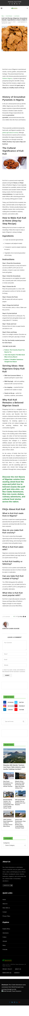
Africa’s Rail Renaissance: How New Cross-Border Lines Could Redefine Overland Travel (20, 824)
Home (4, 899)
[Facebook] (9, 3)
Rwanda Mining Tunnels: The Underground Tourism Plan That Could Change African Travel (8, 804)
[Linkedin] (16, 3)
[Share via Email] (25, 616)
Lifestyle (5, 941)
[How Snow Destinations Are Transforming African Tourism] (8, 775)
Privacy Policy (6, 916)
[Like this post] (15, 616)
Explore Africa (6, 928)
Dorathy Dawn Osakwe (10, 628)
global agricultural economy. (10, 132)
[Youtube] (19, 3)
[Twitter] (12, 3)
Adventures (6, 933)
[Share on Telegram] (23, 616)
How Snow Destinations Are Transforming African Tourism (8, 784)
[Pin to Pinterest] (20, 616)
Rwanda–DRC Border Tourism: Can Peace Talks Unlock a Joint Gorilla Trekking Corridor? (14, 767)
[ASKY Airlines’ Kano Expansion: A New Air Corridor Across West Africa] (8, 814)
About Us (5, 903)
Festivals (5, 949)
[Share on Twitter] (18, 616)
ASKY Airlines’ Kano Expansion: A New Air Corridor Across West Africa (8, 823)
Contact (5, 912)
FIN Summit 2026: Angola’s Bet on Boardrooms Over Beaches (20, 802)
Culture (4, 937)
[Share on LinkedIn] (21, 616)
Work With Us (6, 907)
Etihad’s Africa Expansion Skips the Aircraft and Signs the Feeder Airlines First (20, 785)
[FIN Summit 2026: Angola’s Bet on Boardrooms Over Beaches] (20, 794)
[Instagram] (14, 3)
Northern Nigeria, (7, 78)
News (4, 945)
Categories (6, 843)
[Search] (27, 8)
